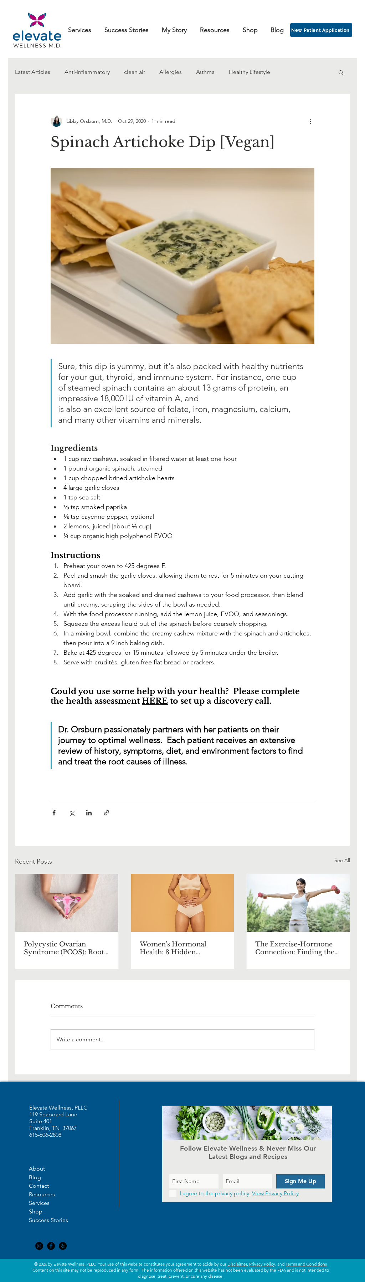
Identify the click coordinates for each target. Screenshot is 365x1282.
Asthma (205, 72)
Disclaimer (237, 1264)
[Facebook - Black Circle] (51, 1246)
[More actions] (310, 121)
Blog (35, 1177)
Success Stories (48, 1220)
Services (39, 1203)
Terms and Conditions (306, 1264)
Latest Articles (32, 72)
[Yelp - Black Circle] (63, 1246)
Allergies (170, 72)
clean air (134, 72)
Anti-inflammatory (87, 72)
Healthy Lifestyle (249, 72)
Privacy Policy (262, 1264)
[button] (341, 72)
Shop (35, 1211)
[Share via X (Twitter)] (71, 812)
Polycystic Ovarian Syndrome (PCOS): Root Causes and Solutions (64, 948)
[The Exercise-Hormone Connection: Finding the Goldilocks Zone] (298, 903)
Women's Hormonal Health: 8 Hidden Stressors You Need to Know (175, 948)
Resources (42, 1194)
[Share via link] (106, 812)
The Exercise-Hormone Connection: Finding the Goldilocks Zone (294, 948)
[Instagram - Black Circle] (39, 1246)
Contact (39, 1185)
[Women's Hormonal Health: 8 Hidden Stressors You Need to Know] (182, 903)
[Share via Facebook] (54, 812)
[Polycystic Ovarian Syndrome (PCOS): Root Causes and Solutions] (66, 903)
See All (342, 860)
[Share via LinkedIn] (89, 812)
